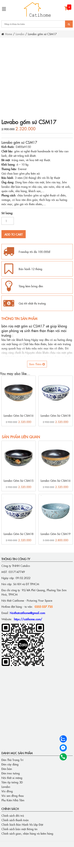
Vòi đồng (7, 791)
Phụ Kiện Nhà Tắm (12, 800)
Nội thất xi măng (11, 778)
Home (8, 34)
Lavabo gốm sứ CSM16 (18, 415)
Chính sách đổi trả (12, 815)
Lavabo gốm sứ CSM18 (55, 415)
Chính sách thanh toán (15, 820)
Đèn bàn (6, 769)
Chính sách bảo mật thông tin (19, 829)
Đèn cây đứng (9, 764)
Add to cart (13, 234)
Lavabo (20, 34)
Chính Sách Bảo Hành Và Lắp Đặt (22, 824)
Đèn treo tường (10, 773)
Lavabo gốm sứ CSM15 (18, 480)
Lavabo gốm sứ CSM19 (55, 534)
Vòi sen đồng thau (12, 796)
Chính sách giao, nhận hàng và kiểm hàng (27, 833)
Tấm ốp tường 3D (12, 782)
